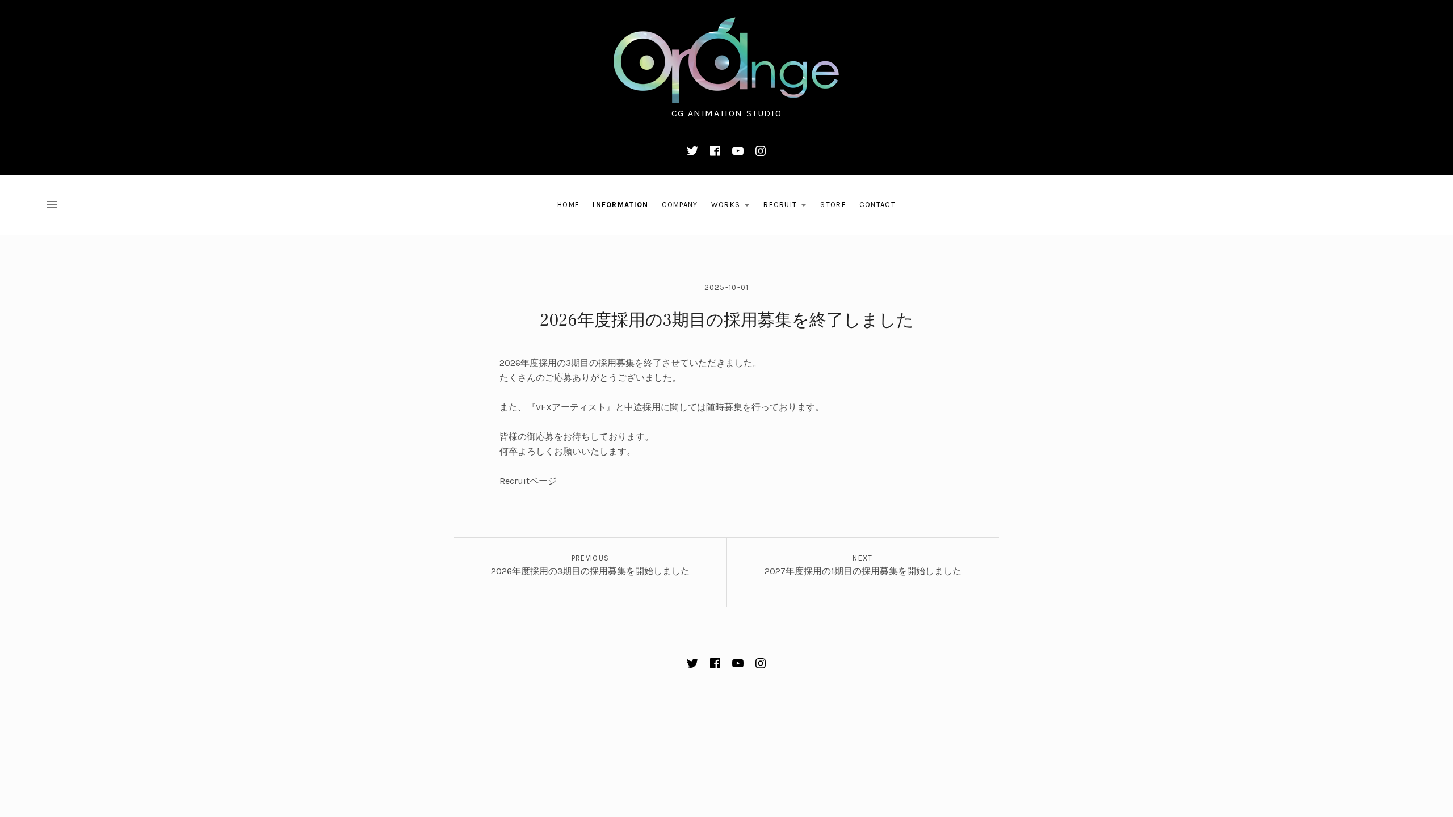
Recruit (788, 206)
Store (833, 204)
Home (568, 204)
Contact (877, 204)
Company (680, 204)
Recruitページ (528, 480)
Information (620, 204)
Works (734, 206)
